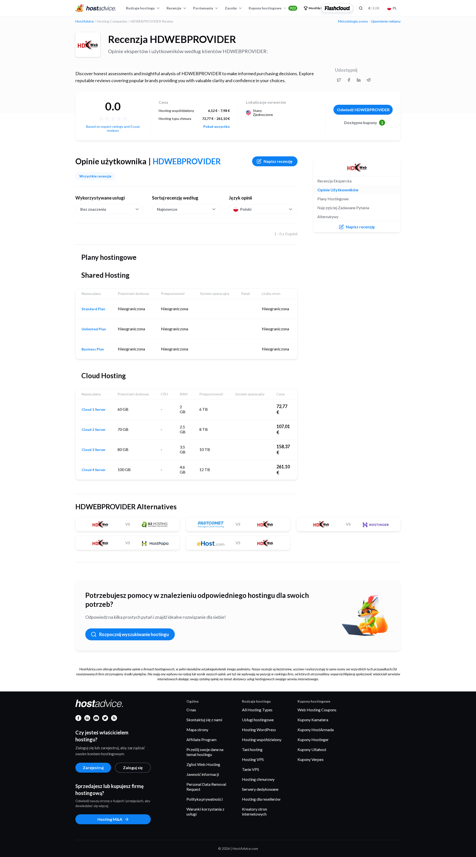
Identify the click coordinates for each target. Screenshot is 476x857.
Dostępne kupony (363, 122)
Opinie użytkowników (337, 189)
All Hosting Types (257, 709)
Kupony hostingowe (272, 8)
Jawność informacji (202, 774)
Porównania (203, 8)
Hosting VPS (253, 759)
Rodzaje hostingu (140, 8)
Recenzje (174, 8)
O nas (191, 709)
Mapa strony (197, 729)
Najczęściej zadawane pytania (343, 207)
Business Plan (93, 349)
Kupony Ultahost (312, 749)
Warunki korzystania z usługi (205, 811)
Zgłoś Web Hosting (203, 764)
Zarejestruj (93, 767)
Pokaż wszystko (216, 127)
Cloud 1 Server (94, 409)
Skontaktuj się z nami (204, 719)
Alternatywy (327, 216)
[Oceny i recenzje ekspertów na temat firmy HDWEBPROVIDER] (339, 80)
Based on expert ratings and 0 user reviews (113, 128)
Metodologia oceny (353, 21)
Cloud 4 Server (94, 470)
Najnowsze (167, 209)
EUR (373, 8)
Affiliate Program (201, 739)
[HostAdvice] (95, 8)
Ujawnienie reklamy (386, 21)
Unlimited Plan (94, 329)
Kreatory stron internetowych (254, 811)
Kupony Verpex (311, 759)
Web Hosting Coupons (317, 709)
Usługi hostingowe (258, 719)
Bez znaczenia (93, 209)
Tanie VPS (250, 769)
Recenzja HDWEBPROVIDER (172, 39)
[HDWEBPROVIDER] (87, 44)
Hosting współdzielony (261, 739)
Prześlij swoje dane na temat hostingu (204, 752)
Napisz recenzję (278, 161)
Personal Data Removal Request (206, 786)
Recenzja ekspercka (334, 180)
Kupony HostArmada (316, 729)
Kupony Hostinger (313, 739)
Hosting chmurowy (258, 779)
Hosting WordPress (259, 729)
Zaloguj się (133, 767)
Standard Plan (93, 309)
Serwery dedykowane (260, 789)
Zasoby (231, 8)
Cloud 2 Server (94, 430)
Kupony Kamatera (313, 719)
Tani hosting (252, 749)
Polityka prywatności (204, 799)
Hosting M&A (109, 819)
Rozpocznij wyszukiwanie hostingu (134, 634)
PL (395, 8)
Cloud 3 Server (94, 450)
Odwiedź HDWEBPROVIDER (363, 109)
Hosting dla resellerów (261, 799)
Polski (245, 209)
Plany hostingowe (333, 198)
